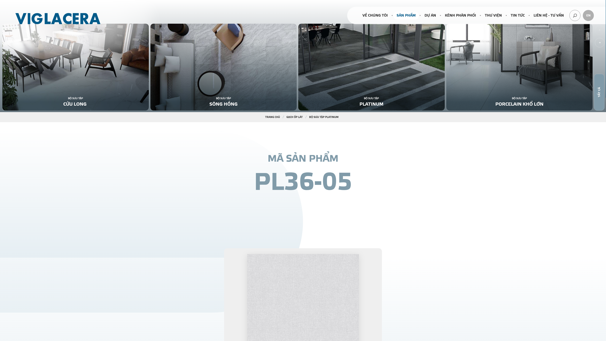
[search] (574, 15)
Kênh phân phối (460, 15)
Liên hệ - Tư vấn (549, 15)
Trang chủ (272, 117)
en (588, 15)
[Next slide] (599, 42)
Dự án (430, 15)
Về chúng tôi (375, 15)
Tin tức (518, 15)
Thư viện (493, 15)
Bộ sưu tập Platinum (324, 117)
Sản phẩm (406, 15)
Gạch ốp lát (294, 117)
